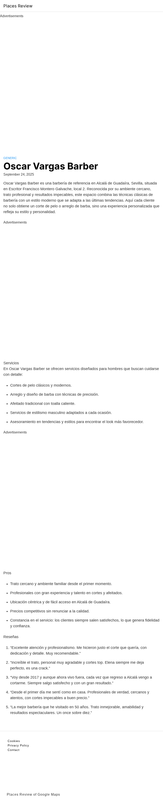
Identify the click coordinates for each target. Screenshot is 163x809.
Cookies (14, 741)
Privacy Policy (18, 745)
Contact (14, 750)
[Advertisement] (81, 82)
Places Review (17, 6)
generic (10, 158)
